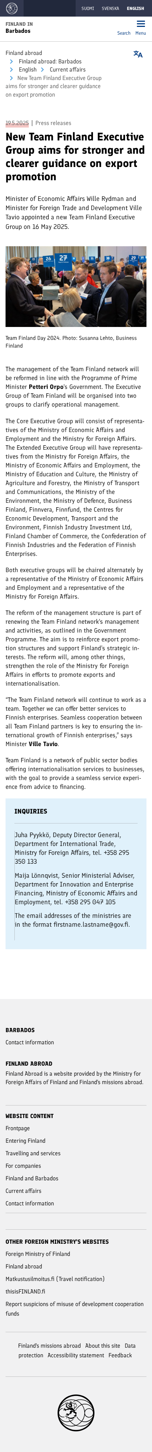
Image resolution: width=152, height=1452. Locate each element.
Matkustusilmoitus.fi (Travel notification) (55, 1278)
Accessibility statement (76, 1355)
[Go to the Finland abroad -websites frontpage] (12, 8)
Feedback (120, 1355)
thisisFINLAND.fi (25, 1291)
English (27, 69)
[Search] (124, 24)
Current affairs (67, 69)
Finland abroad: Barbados (49, 61)
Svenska (110, 8)
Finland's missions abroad (49, 1345)
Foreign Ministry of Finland (38, 1253)
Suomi (88, 8)
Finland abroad (24, 52)
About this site (102, 1345)
